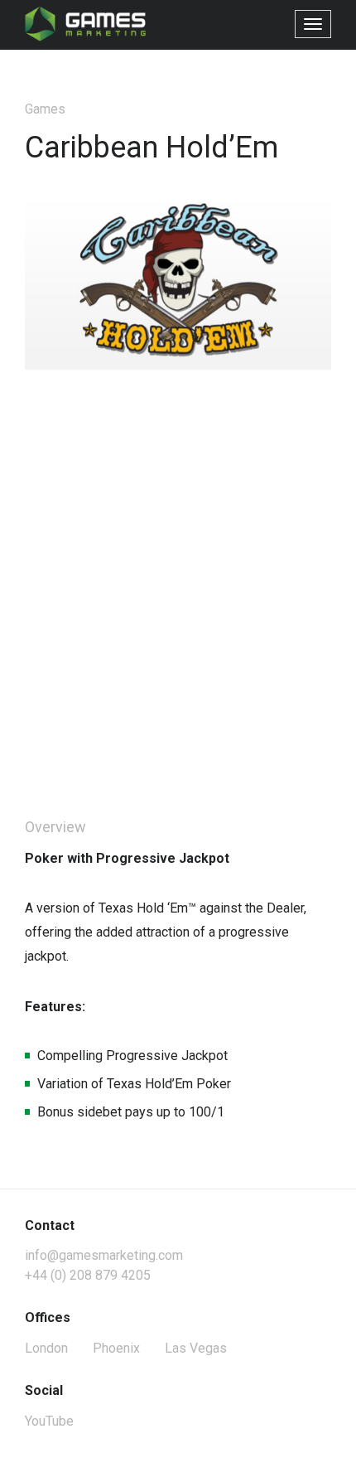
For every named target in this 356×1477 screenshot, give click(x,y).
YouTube (49, 1421)
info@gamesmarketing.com (104, 1255)
